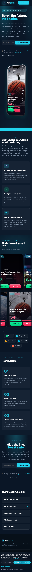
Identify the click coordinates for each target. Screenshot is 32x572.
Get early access (22, 42)
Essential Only (7, 562)
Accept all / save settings (22, 562)
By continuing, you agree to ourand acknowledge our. (17, 51)
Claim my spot (23, 465)
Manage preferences (6, 566)
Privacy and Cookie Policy (15, 558)
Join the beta (24, 3)
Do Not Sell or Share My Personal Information (12, 569)
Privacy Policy (18, 52)
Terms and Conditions (25, 50)
